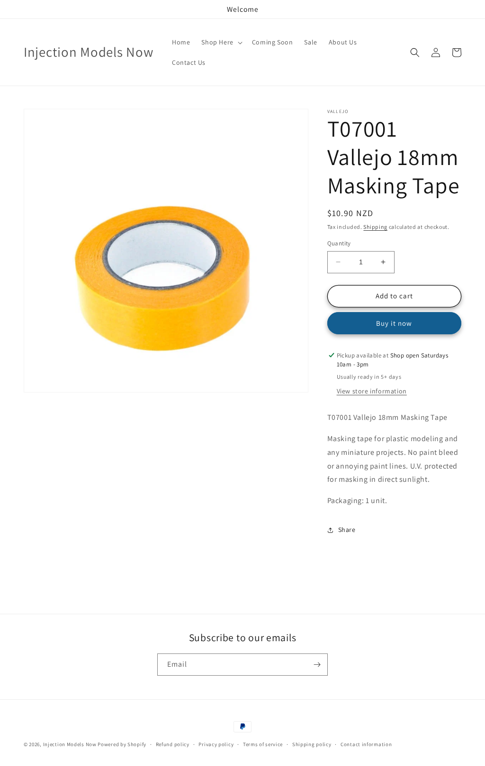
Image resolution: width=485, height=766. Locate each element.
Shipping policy (312, 744)
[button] (221, 42)
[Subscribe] (316, 664)
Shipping (375, 226)
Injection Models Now (70, 744)
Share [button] (347, 529)
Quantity (339, 243)
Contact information (366, 744)
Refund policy (172, 744)
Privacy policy (216, 744)
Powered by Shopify (122, 744)
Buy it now (394, 323)
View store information (372, 391)
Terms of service (263, 744)
